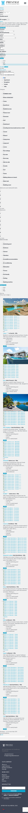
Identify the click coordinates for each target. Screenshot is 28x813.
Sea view (5, 154)
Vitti (4, 716)
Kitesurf (5, 135)
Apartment (7, 80)
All (5, 77)
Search (2, 7)
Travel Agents (5, 778)
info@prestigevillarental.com (11, 755)
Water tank (6, 181)
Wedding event (7, 185)
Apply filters (3, 285)
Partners (4, 781)
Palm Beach (6, 684)
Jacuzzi (5, 131)
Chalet (6, 84)
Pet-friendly (6, 274)
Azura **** (5, 333)
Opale (4, 653)
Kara (4, 380)
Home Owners (5, 776)
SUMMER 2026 (7, 93)
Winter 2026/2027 (8, 97)
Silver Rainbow (7, 427)
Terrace (5, 270)
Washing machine (8, 282)
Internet (5, 251)
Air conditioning (7, 263)
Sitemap (4, 769)
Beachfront (6, 105)
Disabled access (7, 108)
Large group (6, 139)
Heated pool (6, 124)
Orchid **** (6, 493)
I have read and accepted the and (13, 794)
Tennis (5, 173)
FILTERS (2, 9)
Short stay (5, 158)
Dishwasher (6, 266)
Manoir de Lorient (8, 555)
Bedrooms (3, 54)
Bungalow (7, 82)
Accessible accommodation (10, 259)
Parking (5, 278)
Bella (4, 620)
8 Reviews (5, 457)
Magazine (4, 774)
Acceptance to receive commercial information (12, 798)
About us (4, 764)
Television (5, 255)
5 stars (5, 101)
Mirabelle (5, 460)
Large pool (6, 143)
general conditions (14, 795)
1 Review (5, 330)
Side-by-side (6, 162)
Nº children (3, 51)
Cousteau (5, 523)
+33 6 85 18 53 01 (8, 754)
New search (3, 69)
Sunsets (5, 165)
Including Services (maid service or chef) (14, 127)
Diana (4, 587)
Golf (4, 120)
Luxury (5, 146)
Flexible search (4, 16)
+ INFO (5, 346)
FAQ (3, 779)
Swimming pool (7, 244)
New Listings (6, 150)
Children (2, 45)
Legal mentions (6, 766)
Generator (6, 116)
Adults (1, 42)
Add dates (2, 27)
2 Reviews (5, 650)
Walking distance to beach (10, 177)
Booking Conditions (7, 767)
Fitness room (6, 112)
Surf (4, 169)
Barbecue (5, 247)
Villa (5, 86)
